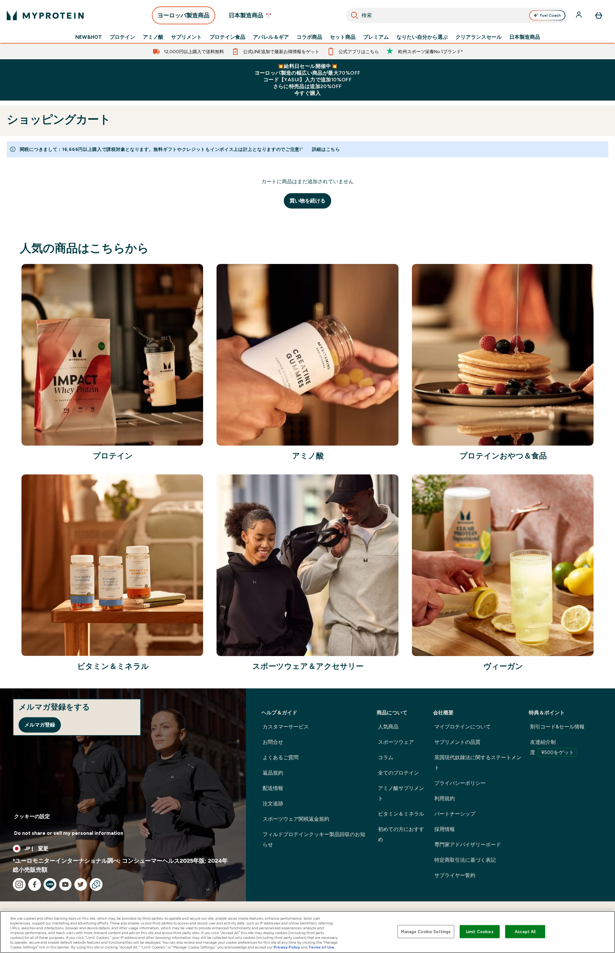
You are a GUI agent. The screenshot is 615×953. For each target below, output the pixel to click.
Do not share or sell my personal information (68, 833)
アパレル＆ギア (271, 37)
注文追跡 (273, 803)
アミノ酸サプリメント (401, 793)
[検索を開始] (354, 15)
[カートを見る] (598, 15)
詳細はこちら (326, 149)
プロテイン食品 (227, 37)
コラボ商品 (309, 37)
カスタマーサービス (286, 726)
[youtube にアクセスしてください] (65, 884)
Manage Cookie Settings (426, 931)
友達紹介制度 (552, 747)
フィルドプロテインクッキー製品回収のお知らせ (314, 839)
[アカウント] (579, 15)
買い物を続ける (307, 200)
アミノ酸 (153, 37)
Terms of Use (321, 947)
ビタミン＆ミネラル (401, 814)
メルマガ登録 (39, 724)
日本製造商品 (524, 37)
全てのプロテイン (398, 773)
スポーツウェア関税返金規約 (296, 819)
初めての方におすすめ (401, 834)
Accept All (525, 931)
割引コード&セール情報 (557, 726)
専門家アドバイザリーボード (467, 844)
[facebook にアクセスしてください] (34, 884)
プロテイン (122, 37)
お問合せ (273, 742)
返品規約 (273, 773)
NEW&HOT (88, 37)
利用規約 (444, 798)
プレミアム (376, 37)
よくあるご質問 (281, 757)
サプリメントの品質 (457, 742)
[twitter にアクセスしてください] (80, 884)
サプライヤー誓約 (454, 875)
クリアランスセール (478, 37)
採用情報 (444, 829)
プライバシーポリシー (460, 783)
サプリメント (186, 37)
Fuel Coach (550, 15)
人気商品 (388, 726)
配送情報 (273, 788)
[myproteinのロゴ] (45, 15)
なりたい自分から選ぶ (422, 37)
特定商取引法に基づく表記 (465, 860)
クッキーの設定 (32, 816)
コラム (385, 757)
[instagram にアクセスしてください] (19, 884)
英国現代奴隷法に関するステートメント (477, 762)
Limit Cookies (480, 931)
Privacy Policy (287, 947)
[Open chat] (96, 884)
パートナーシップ (454, 814)
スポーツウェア (396, 742)
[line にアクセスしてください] (50, 884)
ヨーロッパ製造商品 (183, 15)
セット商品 (343, 37)
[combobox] (457, 15)
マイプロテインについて (462, 726)
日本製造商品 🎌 (250, 15)
